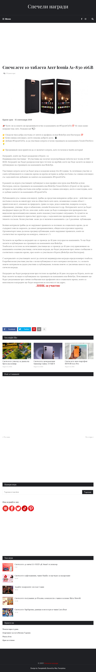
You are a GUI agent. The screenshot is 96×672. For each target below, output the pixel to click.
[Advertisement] (48, 46)
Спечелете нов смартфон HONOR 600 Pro (76, 362)
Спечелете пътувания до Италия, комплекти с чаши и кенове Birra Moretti (48, 598)
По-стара (88, 437)
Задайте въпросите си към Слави (29, 587)
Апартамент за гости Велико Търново (16, 633)
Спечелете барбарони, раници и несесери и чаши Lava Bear (41, 609)
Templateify (42, 668)
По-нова (7, 437)
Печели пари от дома (10, 629)
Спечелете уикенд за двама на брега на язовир (15, 362)
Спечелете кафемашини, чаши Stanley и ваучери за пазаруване (42, 575)
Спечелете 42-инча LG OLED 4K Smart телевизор (36, 564)
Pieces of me (7, 637)
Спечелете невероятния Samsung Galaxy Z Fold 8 (44, 362)
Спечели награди (48, 6)
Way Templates (60, 668)
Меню (8, 19)
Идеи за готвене (8, 640)
